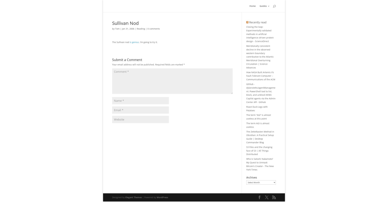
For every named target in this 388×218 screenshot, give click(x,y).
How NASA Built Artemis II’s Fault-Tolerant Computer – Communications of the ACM (260, 76)
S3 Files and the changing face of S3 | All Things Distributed (259, 151)
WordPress (162, 197)
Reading (141, 28)
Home (252, 6)
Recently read (257, 22)
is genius (134, 42)
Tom (117, 28)
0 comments (153, 28)
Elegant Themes (133, 197)
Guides (263, 6)
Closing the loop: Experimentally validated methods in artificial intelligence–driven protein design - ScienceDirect (260, 34)
